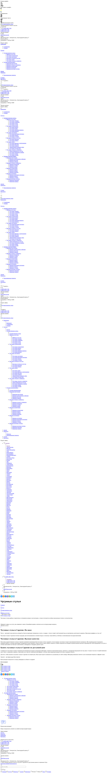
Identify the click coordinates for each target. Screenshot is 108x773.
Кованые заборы (13, 707)
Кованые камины (13, 698)
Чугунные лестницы (11, 57)
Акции (2, 71)
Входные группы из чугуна (13, 58)
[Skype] (12, 596)
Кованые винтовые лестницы (16, 711)
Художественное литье (9, 53)
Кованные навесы (13, 718)
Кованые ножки (13, 703)
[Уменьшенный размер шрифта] (1, 2)
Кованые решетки (13, 708)
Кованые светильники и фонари (17, 695)
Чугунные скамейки (14, 682)
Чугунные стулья (13, 685)
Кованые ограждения (11, 66)
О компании (7, 46)
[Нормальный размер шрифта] (2, 4)
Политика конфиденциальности (9, 763)
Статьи (2, 77)
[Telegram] (14, 596)
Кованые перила (13, 712)
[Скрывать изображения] (1, 16)
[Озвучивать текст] (1, 19)
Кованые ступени (13, 714)
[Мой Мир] (5, 596)
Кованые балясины (14, 700)
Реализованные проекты (10, 75)
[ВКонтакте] (1, 596)
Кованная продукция (11, 63)
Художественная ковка (9, 62)
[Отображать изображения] (1, 15)
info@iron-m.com (5, 35)
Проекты (3, 72)
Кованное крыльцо (14, 716)
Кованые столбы (13, 702)
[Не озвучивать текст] (1, 21)
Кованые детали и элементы (13, 65)
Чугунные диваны (14, 681)
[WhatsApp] (10, 596)
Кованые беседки (13, 696)
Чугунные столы (13, 683)
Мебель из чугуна (10, 54)
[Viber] (8, 596)
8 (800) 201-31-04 (5, 31)
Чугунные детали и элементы (13, 61)
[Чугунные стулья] (5, 615)
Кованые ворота (13, 706)
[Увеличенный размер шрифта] (2, 6)
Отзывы (6, 48)
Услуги (2, 50)
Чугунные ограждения (12, 55)
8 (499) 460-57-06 (7, 28)
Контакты (3, 79)
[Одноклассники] (3, 596)
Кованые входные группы (13, 68)
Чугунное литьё (10, 59)
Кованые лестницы (11, 67)
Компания (3, 44)
